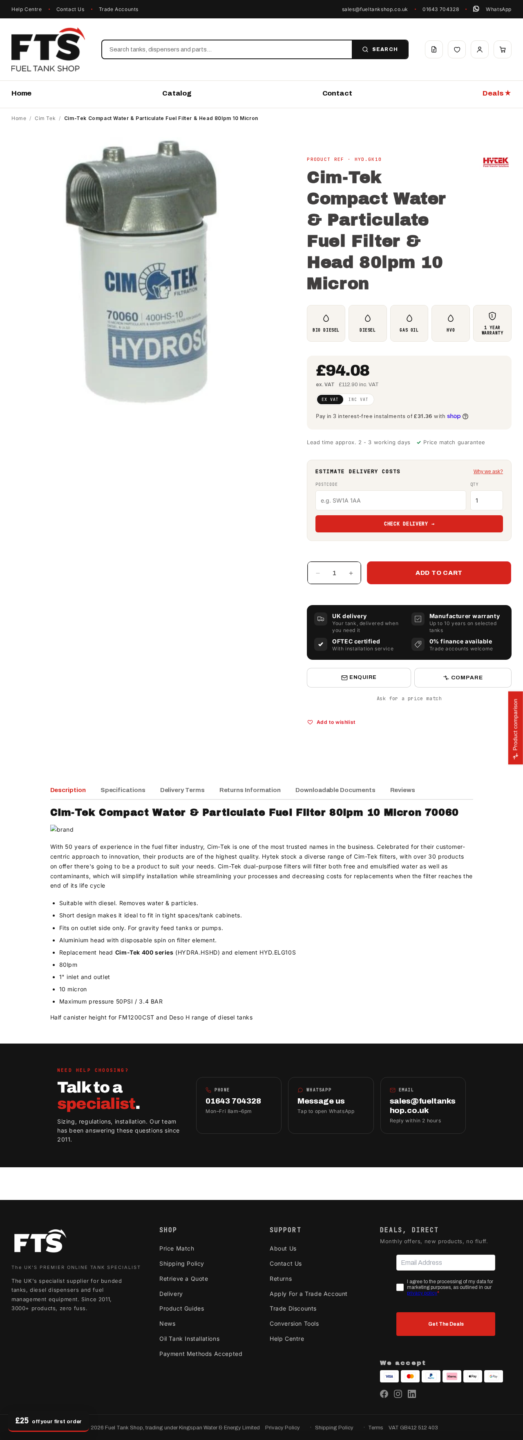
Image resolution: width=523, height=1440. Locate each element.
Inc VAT (359, 399)
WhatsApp (499, 9)
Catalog (177, 93)
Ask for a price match (409, 698)
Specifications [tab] (123, 790)
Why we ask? (488, 471)
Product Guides (181, 1308)
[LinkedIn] (412, 1394)
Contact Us (70, 9)
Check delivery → (409, 524)
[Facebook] (384, 1394)
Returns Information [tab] (250, 790)
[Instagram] (398, 1394)
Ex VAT (330, 399)
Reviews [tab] (402, 790)
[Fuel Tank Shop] (40, 1242)
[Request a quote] (434, 49)
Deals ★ (497, 93)
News (167, 1323)
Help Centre (26, 9)
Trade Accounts (119, 9)
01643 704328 (440, 9)
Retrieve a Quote (183, 1278)
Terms (375, 1428)
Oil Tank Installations (189, 1338)
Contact (337, 93)
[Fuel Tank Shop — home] (48, 49)
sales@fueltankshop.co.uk (375, 9)
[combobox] (227, 49)
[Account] (480, 49)
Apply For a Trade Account (309, 1293)
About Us (283, 1248)
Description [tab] (68, 790)
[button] (503, 49)
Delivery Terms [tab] (182, 790)
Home (21, 93)
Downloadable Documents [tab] (335, 790)
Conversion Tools (294, 1323)
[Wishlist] (457, 49)
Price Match (176, 1248)
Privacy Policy (282, 1428)
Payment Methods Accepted (200, 1353)
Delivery (171, 1293)
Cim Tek (45, 118)
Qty (474, 484)
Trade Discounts (293, 1308)
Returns (281, 1278)
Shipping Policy (181, 1263)
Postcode (326, 484)
